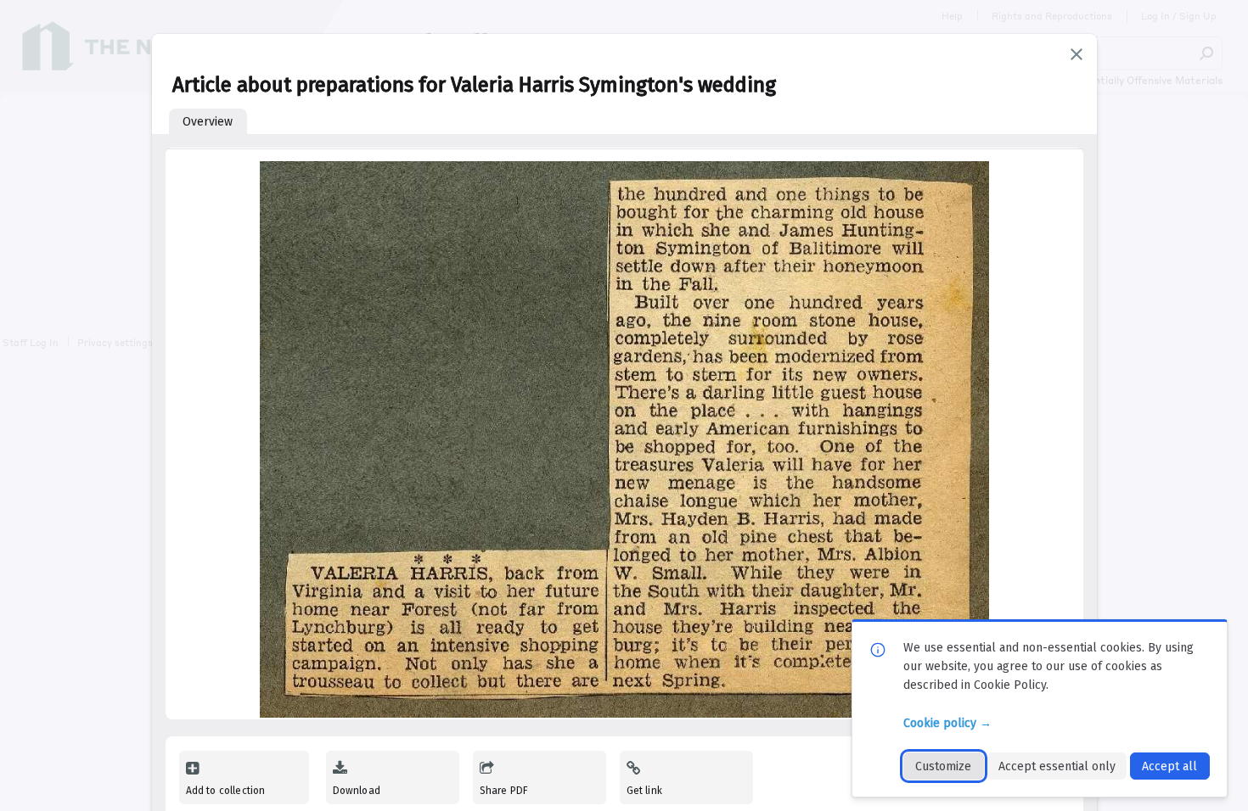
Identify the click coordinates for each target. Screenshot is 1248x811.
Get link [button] (644, 791)
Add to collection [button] (226, 791)
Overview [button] (208, 122)
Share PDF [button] (504, 791)
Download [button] (356, 791)
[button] (1076, 54)
